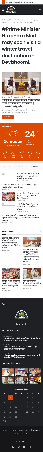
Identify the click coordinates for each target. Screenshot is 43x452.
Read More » (8, 117)
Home (5, 20)
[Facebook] (17, 324)
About (24, 441)
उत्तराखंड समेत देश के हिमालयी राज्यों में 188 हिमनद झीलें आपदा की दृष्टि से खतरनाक (28, 176)
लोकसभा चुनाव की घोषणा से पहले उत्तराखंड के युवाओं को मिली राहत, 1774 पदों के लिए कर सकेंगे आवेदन (20, 217)
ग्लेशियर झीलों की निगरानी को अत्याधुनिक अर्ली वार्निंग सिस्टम (32, 283)
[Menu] (3, 10)
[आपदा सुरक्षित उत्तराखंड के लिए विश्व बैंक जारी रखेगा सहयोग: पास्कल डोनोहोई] (21, 380)
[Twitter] (20, 324)
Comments (35, 166)
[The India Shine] (11, 9)
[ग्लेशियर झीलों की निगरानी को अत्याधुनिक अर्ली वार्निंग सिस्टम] (32, 273)
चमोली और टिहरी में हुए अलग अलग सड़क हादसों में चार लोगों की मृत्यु (28, 206)
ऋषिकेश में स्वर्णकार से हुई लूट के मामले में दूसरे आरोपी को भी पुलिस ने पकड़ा (19, 186)
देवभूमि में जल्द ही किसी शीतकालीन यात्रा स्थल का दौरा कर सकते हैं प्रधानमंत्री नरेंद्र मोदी (21, 103)
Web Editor (7, 97)
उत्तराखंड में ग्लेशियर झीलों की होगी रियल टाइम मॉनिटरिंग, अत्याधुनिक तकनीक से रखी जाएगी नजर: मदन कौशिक (31, 256)
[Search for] (40, 10)
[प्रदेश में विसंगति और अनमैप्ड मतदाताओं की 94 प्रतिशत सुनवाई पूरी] (8, 372)
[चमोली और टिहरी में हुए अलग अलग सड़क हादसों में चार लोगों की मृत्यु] (8, 207)
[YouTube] (23, 324)
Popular (7, 166)
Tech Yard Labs (22, 434)
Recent (20, 166)
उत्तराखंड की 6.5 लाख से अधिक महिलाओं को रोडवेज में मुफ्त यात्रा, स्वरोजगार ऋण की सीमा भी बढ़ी (11, 243)
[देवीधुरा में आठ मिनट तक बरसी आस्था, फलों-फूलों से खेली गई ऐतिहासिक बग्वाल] (8, 196)
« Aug (4, 421)
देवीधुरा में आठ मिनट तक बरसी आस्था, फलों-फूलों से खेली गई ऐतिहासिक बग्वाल (28, 195)
